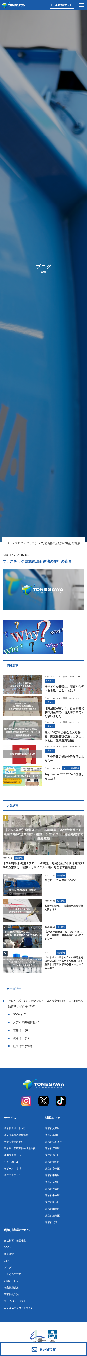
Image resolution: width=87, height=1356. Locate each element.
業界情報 (18, 1030)
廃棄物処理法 (11, 1294)
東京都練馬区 (52, 1208)
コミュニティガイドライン (18, 1307)
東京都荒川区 (52, 1161)
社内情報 (18, 1046)
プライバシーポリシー (16, 1301)
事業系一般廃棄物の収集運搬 (20, 1148)
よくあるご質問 (12, 1274)
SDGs (16, 1014)
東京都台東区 (52, 1168)
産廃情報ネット (63, 5)
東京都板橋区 (52, 1202)
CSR (6, 1260)
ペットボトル (11, 1161)
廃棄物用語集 (11, 1287)
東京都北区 (51, 1222)
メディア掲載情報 (24, 1022)
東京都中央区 (52, 1195)
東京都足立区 (52, 1128)
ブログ (19, 543)
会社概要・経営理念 (15, 1240)
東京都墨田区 (52, 1155)
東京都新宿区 (52, 1182)
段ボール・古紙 (12, 1168)
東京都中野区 (52, 1175)
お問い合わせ (11, 1280)
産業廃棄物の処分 (13, 1141)
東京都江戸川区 (53, 1141)
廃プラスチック (12, 1175)
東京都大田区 (52, 1188)
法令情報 (18, 1038)
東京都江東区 (52, 1148)
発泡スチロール (12, 1155)
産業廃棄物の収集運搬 (16, 1135)
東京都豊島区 (52, 1215)
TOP (9, 543)
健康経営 (9, 1254)
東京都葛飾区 (52, 1135)
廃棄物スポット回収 (15, 1128)
